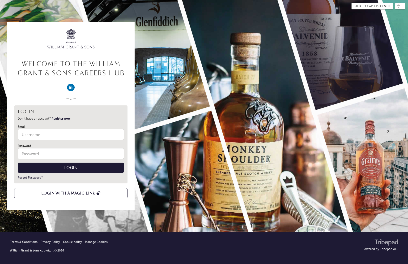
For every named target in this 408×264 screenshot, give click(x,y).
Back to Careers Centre (372, 6)
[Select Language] (400, 6)
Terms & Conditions (24, 242)
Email (22, 127)
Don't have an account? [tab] (44, 118)
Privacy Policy (50, 242)
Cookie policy (72, 242)
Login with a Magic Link (68, 193)
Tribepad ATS (389, 249)
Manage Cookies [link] (96, 242)
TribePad (386, 243)
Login (70, 167)
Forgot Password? (30, 177)
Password (24, 146)
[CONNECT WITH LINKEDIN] (71, 87)
